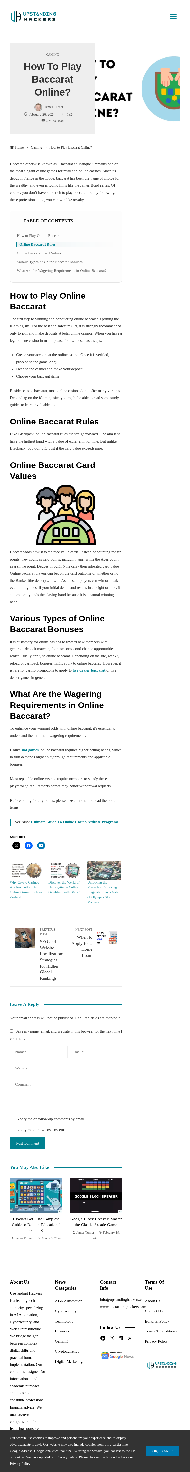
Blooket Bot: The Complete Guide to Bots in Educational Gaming (36, 1224)
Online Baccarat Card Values (39, 253)
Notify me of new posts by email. (43, 1130)
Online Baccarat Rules (37, 244)
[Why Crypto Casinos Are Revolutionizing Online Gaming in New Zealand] (27, 870)
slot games (30, 750)
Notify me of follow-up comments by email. (51, 1119)
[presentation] (15, 1212)
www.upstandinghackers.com (123, 1307)
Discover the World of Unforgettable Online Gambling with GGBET (65, 887)
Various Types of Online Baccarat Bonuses (50, 262)
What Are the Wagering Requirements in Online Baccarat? (62, 270)
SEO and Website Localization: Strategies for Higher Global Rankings (51, 954)
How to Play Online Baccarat (39, 235)
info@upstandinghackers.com (123, 1299)
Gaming (52, 54)
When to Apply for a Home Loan (81, 943)
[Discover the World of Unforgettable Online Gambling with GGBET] (65, 870)
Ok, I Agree (162, 1451)
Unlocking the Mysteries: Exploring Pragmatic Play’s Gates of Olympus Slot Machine (103, 892)
